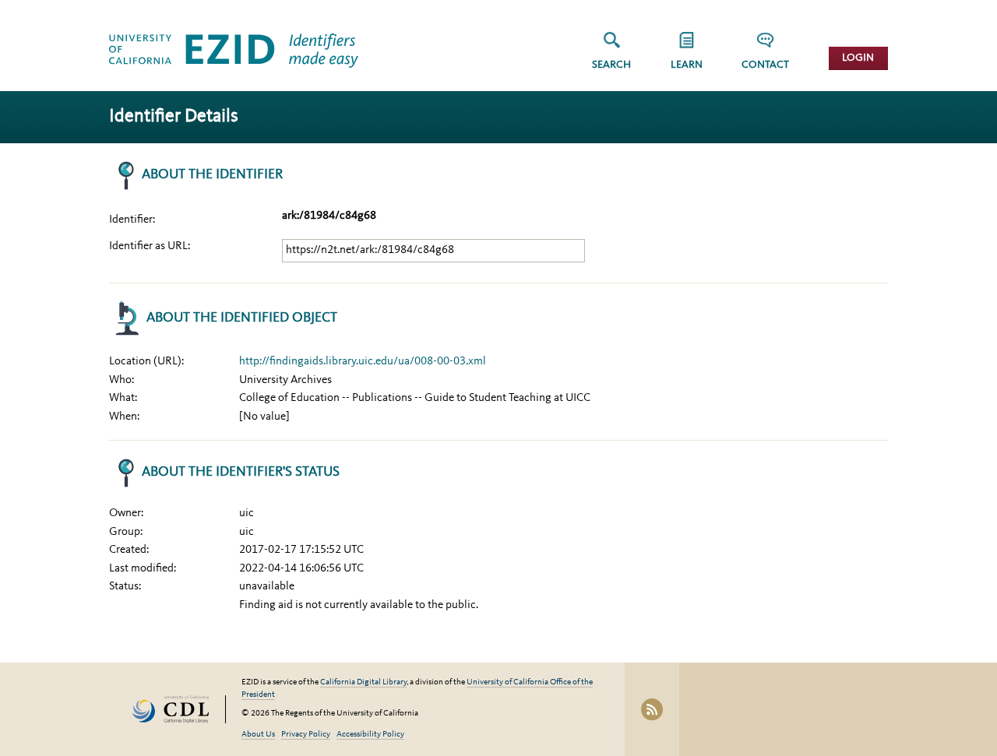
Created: (129, 550)
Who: (121, 380)
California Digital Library (363, 682)
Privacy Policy (305, 734)
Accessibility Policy (370, 734)
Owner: (126, 513)
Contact (765, 65)
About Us (258, 734)
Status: (125, 586)
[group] (687, 55)
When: (124, 417)
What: (123, 398)
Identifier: (132, 220)
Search (611, 65)
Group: (126, 532)
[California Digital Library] (179, 709)
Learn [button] (687, 65)
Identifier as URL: (149, 246)
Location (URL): (146, 361)
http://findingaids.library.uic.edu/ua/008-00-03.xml (362, 361)
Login (858, 58)
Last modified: (142, 569)
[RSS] (652, 709)
